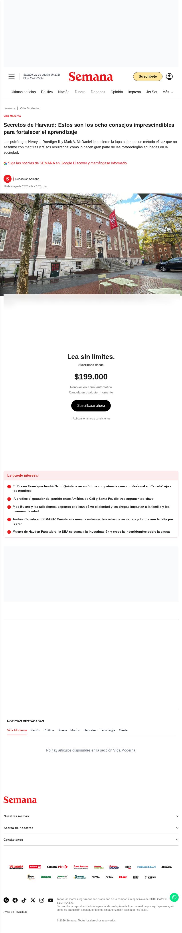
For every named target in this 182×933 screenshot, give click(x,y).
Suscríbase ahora (91, 405)
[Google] (6, 900)
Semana (9, 108)
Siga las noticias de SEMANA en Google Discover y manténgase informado (67, 163)
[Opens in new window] (15, 900)
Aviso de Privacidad (20, 912)
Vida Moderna (30, 108)
